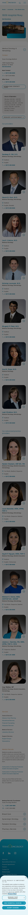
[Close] (26, 877)
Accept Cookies (13, 907)
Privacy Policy (12, 893)
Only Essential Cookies (12, 903)
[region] (14, 895)
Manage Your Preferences (13, 897)
